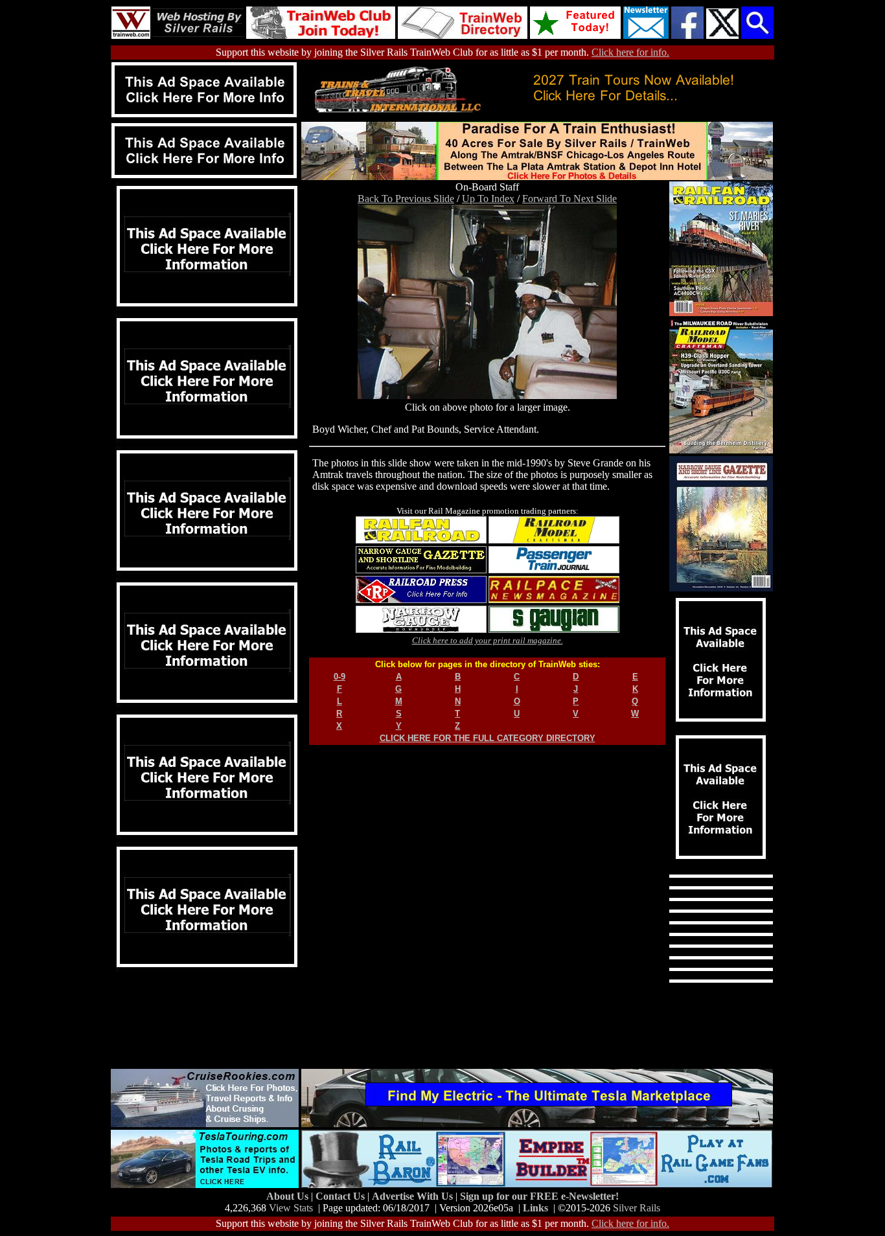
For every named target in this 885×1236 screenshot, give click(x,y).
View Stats (291, 1207)
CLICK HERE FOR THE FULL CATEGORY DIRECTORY (487, 738)
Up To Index (488, 198)
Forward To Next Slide (569, 198)
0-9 (339, 676)
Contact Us (341, 1196)
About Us (288, 1196)
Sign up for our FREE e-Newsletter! (539, 1196)
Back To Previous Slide (406, 198)
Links (535, 1207)
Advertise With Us (413, 1196)
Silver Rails (636, 1207)
